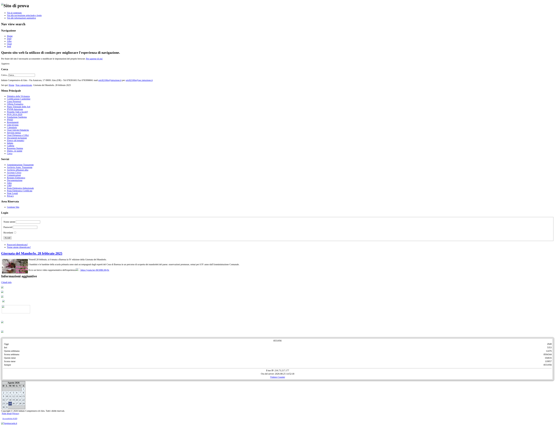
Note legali (7, 413)
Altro (9, 183)
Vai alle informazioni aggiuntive (21, 18)
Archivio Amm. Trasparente (19, 167)
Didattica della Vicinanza (18, 96)
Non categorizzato (23, 85)
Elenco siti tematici (15, 140)
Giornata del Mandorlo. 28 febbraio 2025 (31, 253)
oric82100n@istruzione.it (109, 80)
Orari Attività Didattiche (18, 130)
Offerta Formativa (15, 104)
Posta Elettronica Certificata (19, 191)
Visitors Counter (277, 377)
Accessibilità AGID (9, 418)
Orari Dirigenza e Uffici (18, 135)
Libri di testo (12, 125)
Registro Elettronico (16, 178)
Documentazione (14, 180)
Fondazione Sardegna (17, 117)
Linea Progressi (14, 101)
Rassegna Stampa (15, 148)
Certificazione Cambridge (18, 99)
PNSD (10, 119)
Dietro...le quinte (14, 151)
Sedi (9, 46)
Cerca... (4, 75)
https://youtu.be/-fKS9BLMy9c (94, 270)
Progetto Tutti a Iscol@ (17, 112)
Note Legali (12, 193)
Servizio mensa (14, 132)
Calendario (12, 127)
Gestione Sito (13, 207)
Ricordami (8, 232)
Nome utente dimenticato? (19, 247)
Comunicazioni (14, 175)
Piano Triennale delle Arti (18, 106)
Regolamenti (12, 122)
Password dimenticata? (17, 244)
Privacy (10, 196)
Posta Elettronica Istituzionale (20, 188)
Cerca (9, 153)
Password (7, 227)
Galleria (10, 145)
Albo (9, 41)
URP (9, 185)
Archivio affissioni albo (17, 170)
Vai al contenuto (14, 13)
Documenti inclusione (17, 138)
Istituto (10, 143)
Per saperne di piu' (94, 58)
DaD (9, 38)
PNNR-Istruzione (15, 109)
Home (10, 36)
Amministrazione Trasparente (20, 165)
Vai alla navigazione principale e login (24, 15)
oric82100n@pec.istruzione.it (139, 80)
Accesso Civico (14, 172)
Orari (9, 44)
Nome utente (9, 222)
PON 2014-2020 (14, 114)
